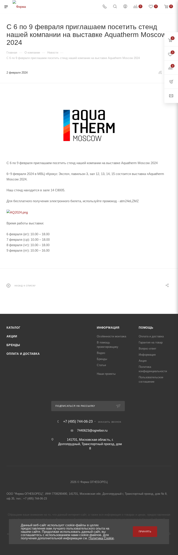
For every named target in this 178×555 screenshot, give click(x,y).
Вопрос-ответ (147, 348)
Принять (145, 531)
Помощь (146, 327)
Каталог (13, 327)
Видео (101, 353)
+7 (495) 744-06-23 (78, 421)
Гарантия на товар (151, 342)
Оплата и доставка (23, 353)
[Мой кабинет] (125, 7)
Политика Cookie (101, 538)
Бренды (13, 345)
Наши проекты (106, 373)
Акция (143, 360)
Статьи (101, 365)
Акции (12, 336)
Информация (108, 327)
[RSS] (160, 72)
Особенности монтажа (111, 336)
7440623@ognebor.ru (92, 430)
